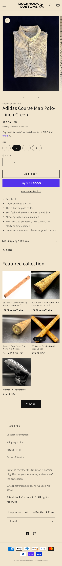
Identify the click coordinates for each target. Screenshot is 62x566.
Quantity (6, 155)
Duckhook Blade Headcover (14, 389)
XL (37, 147)
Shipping (5, 127)
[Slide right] (38, 97)
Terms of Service (15, 457)
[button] (4, 5)
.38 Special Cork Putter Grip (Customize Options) (14, 303)
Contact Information (18, 434)
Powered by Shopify (41, 560)
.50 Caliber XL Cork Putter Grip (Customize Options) (45, 303)
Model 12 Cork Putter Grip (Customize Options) (14, 347)
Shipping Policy (15, 442)
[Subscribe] (51, 521)
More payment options (31, 191)
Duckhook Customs (26, 560)
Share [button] (9, 249)
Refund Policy (14, 449)
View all (31, 403)
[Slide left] (23, 97)
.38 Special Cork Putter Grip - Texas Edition (44, 347)
